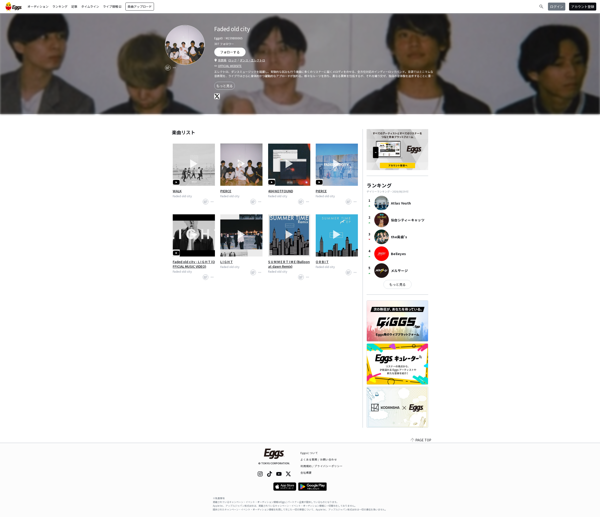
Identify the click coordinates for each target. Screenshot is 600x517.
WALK (177, 191)
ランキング (60, 6)
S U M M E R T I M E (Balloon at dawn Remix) (289, 264)
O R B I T (322, 261)
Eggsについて (309, 453)
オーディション (38, 6)
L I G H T (226, 261)
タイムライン (90, 6)
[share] (168, 68)
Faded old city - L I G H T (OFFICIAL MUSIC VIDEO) (194, 264)
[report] (174, 68)
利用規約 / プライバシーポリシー (321, 466)
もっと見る (224, 85)
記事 (74, 6)
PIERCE (225, 191)
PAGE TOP (423, 440)
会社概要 (306, 472)
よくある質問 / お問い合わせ (318, 459)
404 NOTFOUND (280, 191)
